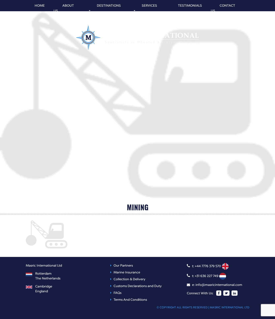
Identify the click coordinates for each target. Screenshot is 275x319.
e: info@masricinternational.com (217, 285)
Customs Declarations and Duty (138, 286)
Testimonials (190, 5)
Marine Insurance (127, 272)
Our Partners (123, 265)
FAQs (117, 293)
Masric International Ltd (229, 307)
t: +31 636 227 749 (205, 276)
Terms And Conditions (130, 300)
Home (40, 5)
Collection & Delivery (129, 279)
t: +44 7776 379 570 (207, 266)
